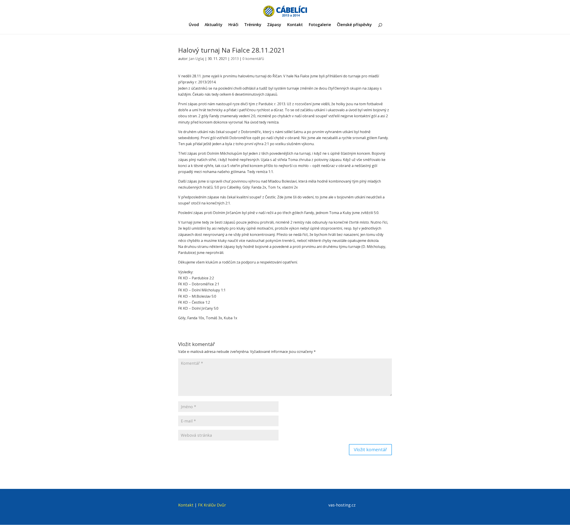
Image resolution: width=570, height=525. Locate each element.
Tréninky (252, 25)
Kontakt (295, 25)
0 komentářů (253, 58)
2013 (235, 58)
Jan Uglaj (196, 58)
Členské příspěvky (354, 25)
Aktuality (213, 25)
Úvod (194, 25)
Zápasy (274, 25)
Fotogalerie (320, 25)
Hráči (233, 25)
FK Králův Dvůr (212, 505)
